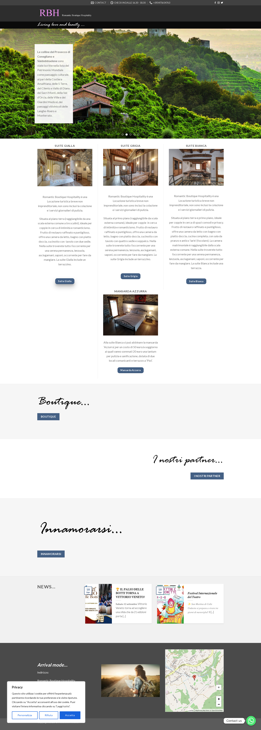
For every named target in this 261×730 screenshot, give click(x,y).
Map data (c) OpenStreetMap (213, 710)
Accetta (70, 715)
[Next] (251, 84)
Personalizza (25, 715)
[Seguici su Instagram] (219, 3)
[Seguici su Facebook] (215, 3)
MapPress (198, 710)
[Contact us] (251, 721)
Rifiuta (49, 715)
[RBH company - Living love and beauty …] (76, 13)
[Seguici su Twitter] (222, 3)
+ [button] (219, 698)
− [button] (219, 704)
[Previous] (10, 84)
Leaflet (191, 710)
